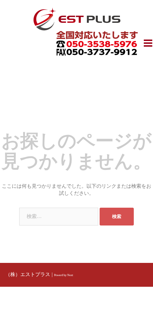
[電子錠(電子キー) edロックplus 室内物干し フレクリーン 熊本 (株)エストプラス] (77, 18)
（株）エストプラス (27, 274)
